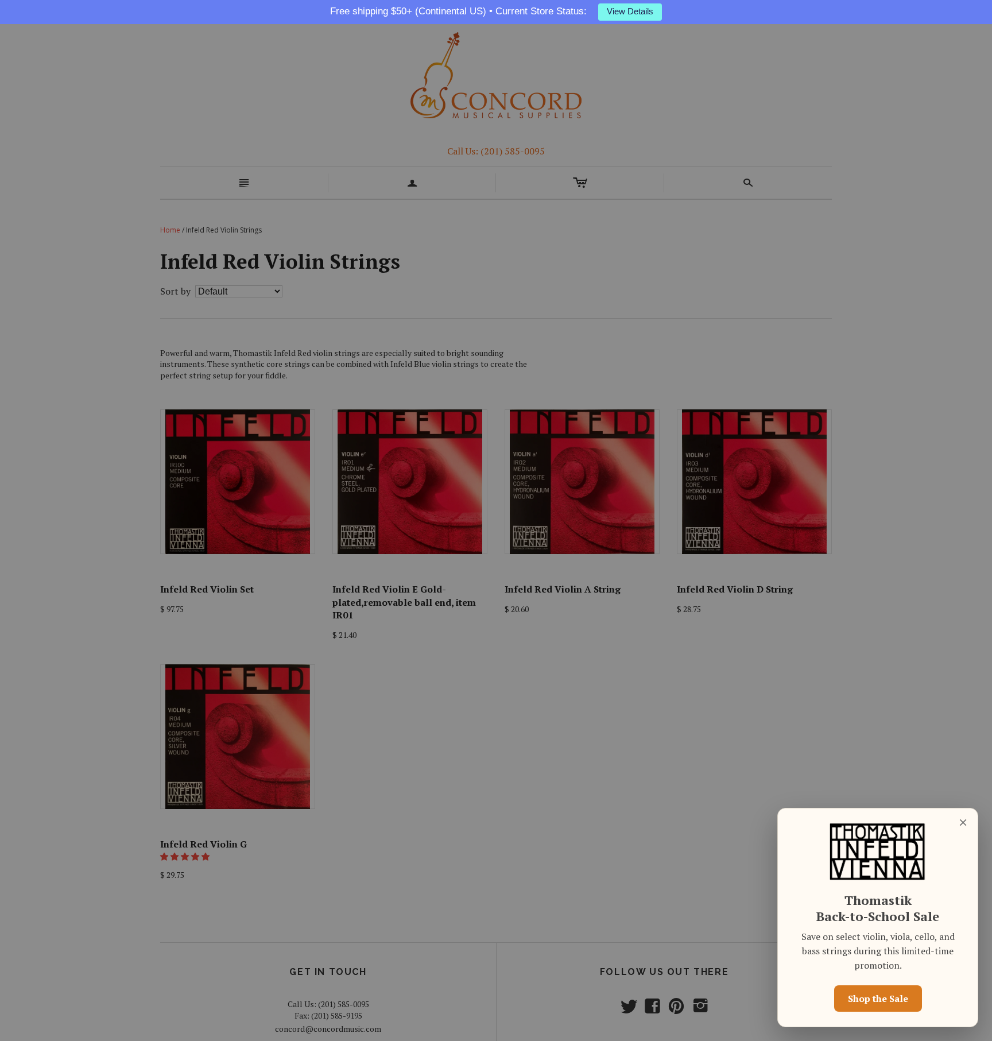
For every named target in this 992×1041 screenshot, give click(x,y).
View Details (630, 11)
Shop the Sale (878, 998)
